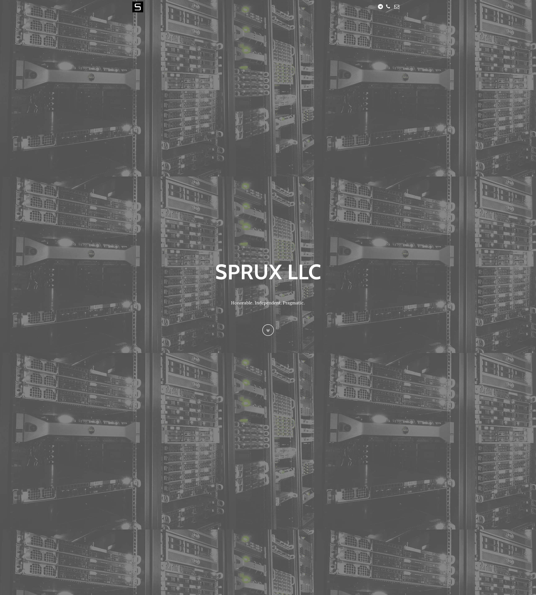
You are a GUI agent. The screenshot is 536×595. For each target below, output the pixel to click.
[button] (268, 330)
